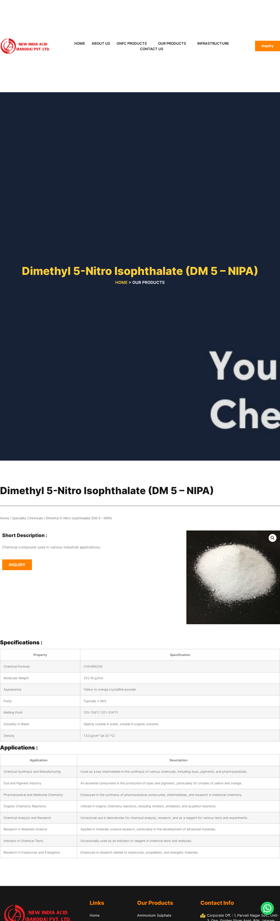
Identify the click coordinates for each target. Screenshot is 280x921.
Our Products (172, 43)
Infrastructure (213, 43)
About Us (101, 43)
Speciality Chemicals (27, 518)
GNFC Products (132, 43)
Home (79, 43)
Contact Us (151, 49)
